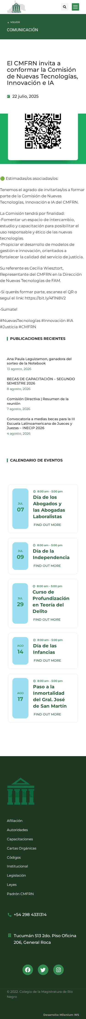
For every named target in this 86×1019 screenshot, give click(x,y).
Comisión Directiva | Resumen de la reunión (38, 401)
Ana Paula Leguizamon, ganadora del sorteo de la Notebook (39, 361)
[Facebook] (27, 969)
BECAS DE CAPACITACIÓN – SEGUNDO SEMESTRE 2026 (41, 381)
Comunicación (22, 29)
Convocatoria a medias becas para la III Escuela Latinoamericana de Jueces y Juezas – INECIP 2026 (41, 423)
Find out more (47, 525)
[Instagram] (58, 969)
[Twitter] (43, 969)
